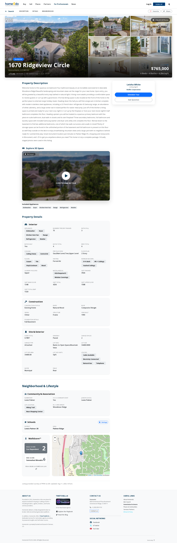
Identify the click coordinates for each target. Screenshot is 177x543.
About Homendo (129, 499)
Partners (47, 4)
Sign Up (159, 4)
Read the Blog (63, 515)
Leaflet (89, 475)
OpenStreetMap (98, 475)
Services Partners (129, 509)
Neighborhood (48, 11)
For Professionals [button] (61, 4)
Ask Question (133, 100)
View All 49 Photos (161, 20)
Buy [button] (24, 4)
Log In (148, 4)
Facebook (96, 522)
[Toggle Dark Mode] (169, 4)
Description (23, 11)
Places (37, 4)
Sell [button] (30, 4)
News (73, 4)
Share (168, 11)
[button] (81, 453)
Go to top (150, 540)
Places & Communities (130, 507)
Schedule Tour (133, 95)
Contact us (94, 511)
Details (35, 11)
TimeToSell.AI (44, 516)
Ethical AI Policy (128, 512)
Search (11, 11)
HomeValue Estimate (130, 504)
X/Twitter (95, 525)
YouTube (95, 529)
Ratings (104, 422)
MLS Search (127, 502)
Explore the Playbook (65, 512)
